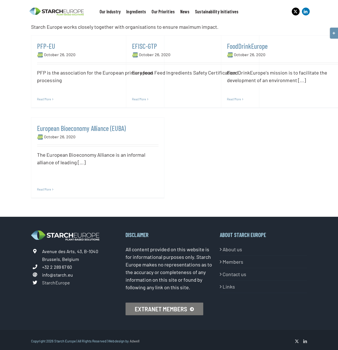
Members (233, 262)
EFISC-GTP (144, 46)
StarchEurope (56, 282)
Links (229, 286)
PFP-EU (46, 46)
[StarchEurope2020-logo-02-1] (57, 10)
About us (232, 249)
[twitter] (296, 11)
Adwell (135, 341)
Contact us (234, 274)
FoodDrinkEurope (247, 46)
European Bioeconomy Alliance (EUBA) (81, 128)
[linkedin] (306, 11)
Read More (44, 99)
